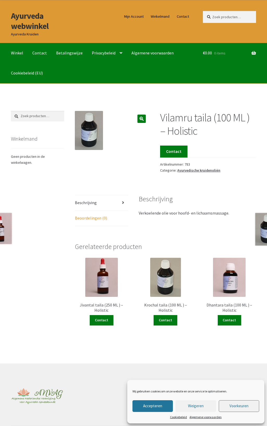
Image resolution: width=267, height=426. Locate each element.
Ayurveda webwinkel (29, 21)
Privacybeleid (104, 52)
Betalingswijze (69, 52)
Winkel (17, 52)
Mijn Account (134, 16)
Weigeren (196, 405)
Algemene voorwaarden (206, 417)
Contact (183, 16)
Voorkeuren (238, 405)
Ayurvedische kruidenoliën (198, 170)
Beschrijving (86, 202)
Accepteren (152, 405)
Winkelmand (160, 16)
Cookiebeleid (178, 417)
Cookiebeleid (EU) (27, 73)
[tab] (101, 203)
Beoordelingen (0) (91, 218)
